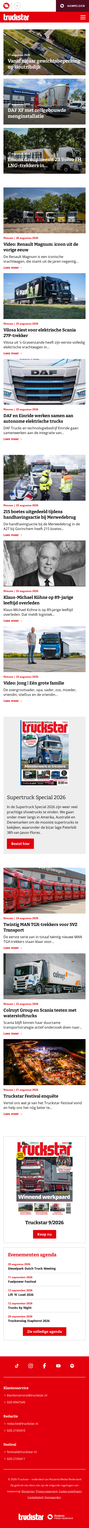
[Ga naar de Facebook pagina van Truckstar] (44, 1366)
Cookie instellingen (70, 1491)
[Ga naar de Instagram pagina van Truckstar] (30, 1366)
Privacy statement (46, 1491)
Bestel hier (20, 843)
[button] (72, 6)
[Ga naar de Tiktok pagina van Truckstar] (17, 1366)
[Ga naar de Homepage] (16, 17)
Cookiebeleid (35, 1497)
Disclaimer (28, 1491)
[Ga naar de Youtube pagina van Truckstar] (58, 1366)
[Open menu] (83, 17)
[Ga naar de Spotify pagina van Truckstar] (72, 1366)
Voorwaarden (52, 1497)
